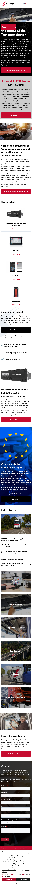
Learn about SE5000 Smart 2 (14, 420)
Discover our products (14, 70)
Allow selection (23, 879)
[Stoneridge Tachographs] (7, 4)
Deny (16, 883)
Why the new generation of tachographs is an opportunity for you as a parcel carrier (14, 553)
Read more (14, 499)
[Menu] (29, 4)
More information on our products (14, 191)
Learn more (14, 115)
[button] (24, 4)
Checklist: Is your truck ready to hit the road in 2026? (14, 546)
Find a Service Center (14, 754)
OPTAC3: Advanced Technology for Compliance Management (12, 539)
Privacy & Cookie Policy (9, 870)
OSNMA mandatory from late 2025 (12, 559)
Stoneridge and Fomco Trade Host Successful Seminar (12, 564)
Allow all (9, 879)
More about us (14, 330)
